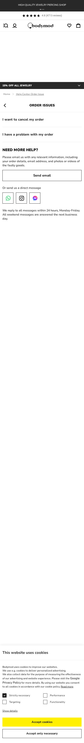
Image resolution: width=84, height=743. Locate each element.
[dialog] (42, 694)
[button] (40, 9)
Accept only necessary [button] (42, 733)
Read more (67, 686)
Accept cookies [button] (42, 722)
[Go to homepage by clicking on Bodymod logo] (42, 25)
